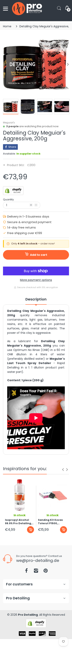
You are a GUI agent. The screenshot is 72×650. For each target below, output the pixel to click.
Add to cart (38, 255)
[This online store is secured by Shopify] (13, 190)
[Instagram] (36, 571)
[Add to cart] (30, 529)
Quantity (8, 199)
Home (7, 26)
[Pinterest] (45, 571)
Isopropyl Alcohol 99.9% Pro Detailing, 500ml (18, 521)
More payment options (36, 280)
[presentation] (63, 470)
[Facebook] (26, 571)
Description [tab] (36, 299)
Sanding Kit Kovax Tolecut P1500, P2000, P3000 (50, 521)
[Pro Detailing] (27, 8)
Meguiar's (9, 122)
